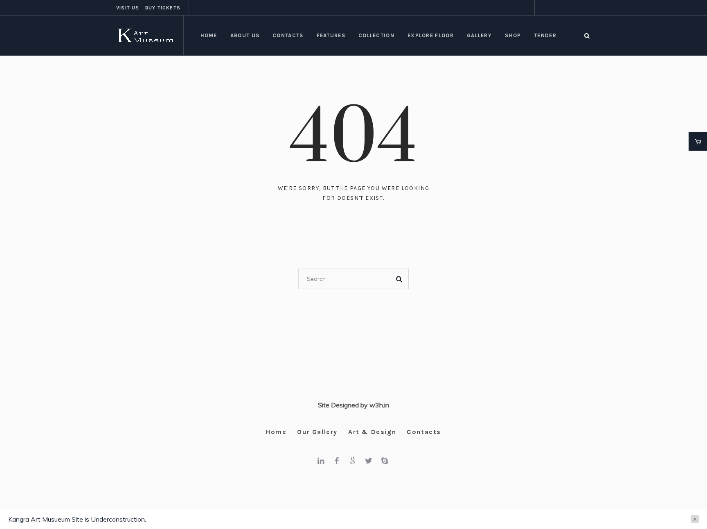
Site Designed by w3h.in (353, 405)
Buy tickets (162, 8)
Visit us (128, 8)
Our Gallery (317, 432)
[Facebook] (555, 7)
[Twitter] (574, 7)
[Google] (565, 7)
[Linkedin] (545, 7)
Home (276, 432)
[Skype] (584, 7)
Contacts (424, 432)
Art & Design (372, 432)
